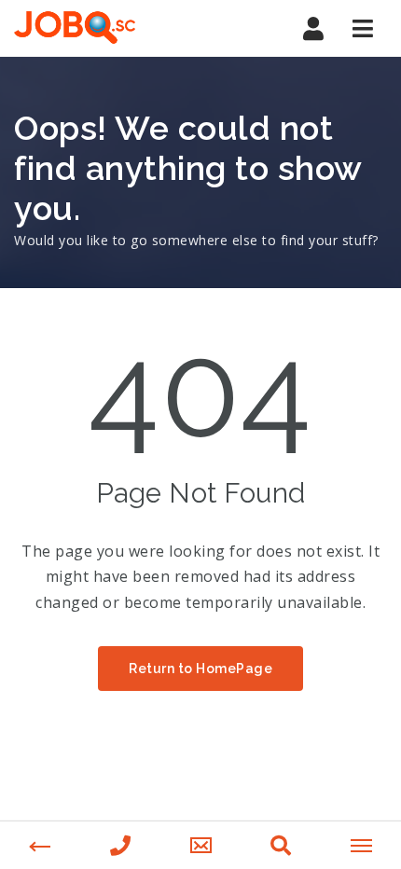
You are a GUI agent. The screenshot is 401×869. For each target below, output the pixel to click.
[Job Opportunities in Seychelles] (74, 28)
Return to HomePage (200, 668)
